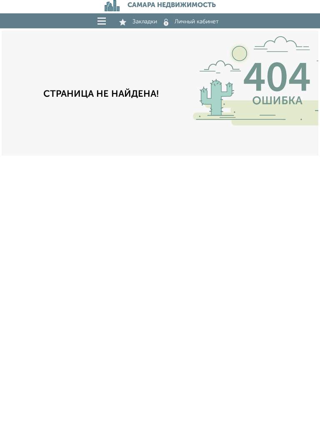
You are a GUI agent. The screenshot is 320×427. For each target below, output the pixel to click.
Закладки (144, 22)
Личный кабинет (197, 22)
